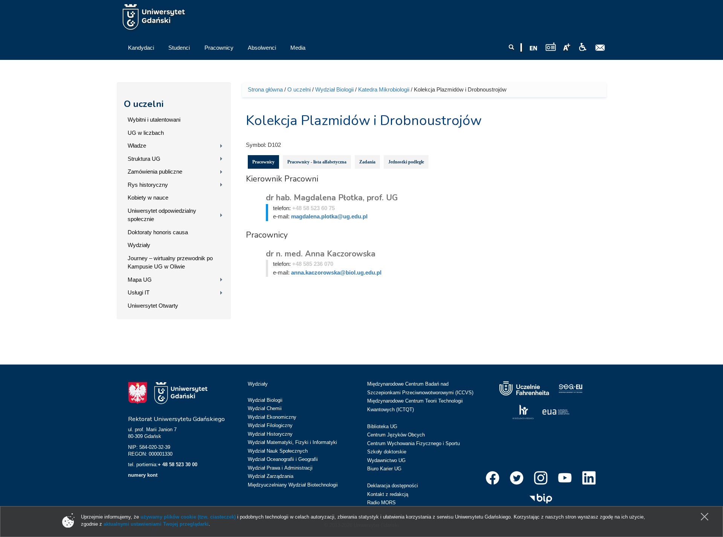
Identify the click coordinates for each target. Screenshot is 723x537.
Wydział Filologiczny (270, 425)
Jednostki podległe (406, 162)
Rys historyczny (148, 185)
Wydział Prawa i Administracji (280, 468)
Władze (137, 145)
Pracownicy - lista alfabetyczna (316, 162)
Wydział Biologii (334, 89)
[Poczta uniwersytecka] (600, 48)
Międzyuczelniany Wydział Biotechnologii (293, 485)
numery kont (142, 475)
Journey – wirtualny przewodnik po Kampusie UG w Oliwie (170, 262)
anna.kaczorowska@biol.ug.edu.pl (336, 272)
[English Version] (534, 48)
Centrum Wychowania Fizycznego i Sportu (413, 443)
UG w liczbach (146, 133)
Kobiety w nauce (148, 197)
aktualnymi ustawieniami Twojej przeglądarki (156, 524)
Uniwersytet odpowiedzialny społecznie (162, 215)
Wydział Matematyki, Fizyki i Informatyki (292, 442)
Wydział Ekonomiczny (272, 417)
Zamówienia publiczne (155, 171)
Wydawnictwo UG (386, 460)
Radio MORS (381, 502)
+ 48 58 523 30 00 (177, 464)
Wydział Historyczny (270, 434)
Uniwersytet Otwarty (153, 305)
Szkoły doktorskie (386, 452)
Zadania (367, 162)
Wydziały (139, 245)
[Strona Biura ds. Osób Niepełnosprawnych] (582, 47)
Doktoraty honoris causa (158, 232)
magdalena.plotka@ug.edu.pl (329, 216)
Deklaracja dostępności (392, 485)
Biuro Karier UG (384, 468)
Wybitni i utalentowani (154, 119)
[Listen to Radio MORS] (550, 46)
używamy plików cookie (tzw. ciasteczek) (188, 517)
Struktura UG (144, 159)
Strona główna (265, 89)
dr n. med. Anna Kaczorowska (320, 254)
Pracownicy (263, 162)
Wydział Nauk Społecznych (278, 451)
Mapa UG (140, 279)
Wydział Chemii (265, 408)
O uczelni (143, 104)
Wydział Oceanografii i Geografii (283, 459)
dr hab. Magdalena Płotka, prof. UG (332, 197)
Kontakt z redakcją (387, 494)
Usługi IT (138, 292)
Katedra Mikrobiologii (383, 89)
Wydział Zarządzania (270, 476)
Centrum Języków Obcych (396, 435)
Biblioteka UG (382, 426)
